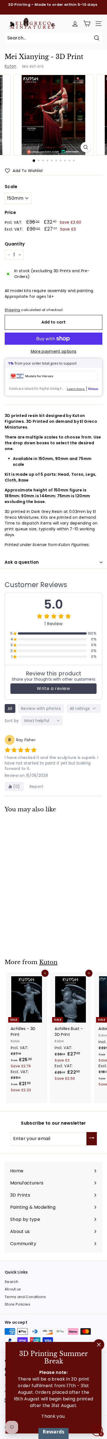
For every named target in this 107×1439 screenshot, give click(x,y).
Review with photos (41, 708)
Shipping (12, 310)
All (10, 708)
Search (11, 1281)
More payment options (54, 351)
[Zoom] (85, 147)
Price (10, 212)
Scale (11, 186)
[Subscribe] (91, 1138)
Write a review (53, 688)
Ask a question (22, 562)
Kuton (10, 66)
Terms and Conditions (25, 1296)
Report (36, 786)
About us (13, 1289)
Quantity (15, 244)
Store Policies (17, 1304)
